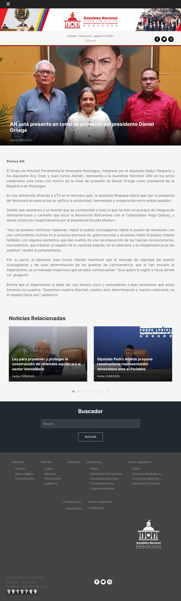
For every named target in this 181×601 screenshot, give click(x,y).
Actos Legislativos (140, 462)
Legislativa (51, 483)
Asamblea (18, 462)
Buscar (90, 436)
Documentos (74, 508)
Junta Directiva (24, 478)
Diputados (73, 462)
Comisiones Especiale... (146, 478)
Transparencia (72, 501)
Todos (136, 468)
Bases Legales (24, 473)
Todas (48, 468)
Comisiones (94, 462)
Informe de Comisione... (147, 483)
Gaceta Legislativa (100, 501)
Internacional (52, 478)
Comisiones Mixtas (102, 483)
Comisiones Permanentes (106, 473)
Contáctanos (96, 508)
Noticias (46, 462)
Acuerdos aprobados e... (147, 473)
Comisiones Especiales (104, 478)
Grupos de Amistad (102, 488)
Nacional (49, 473)
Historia (20, 468)
